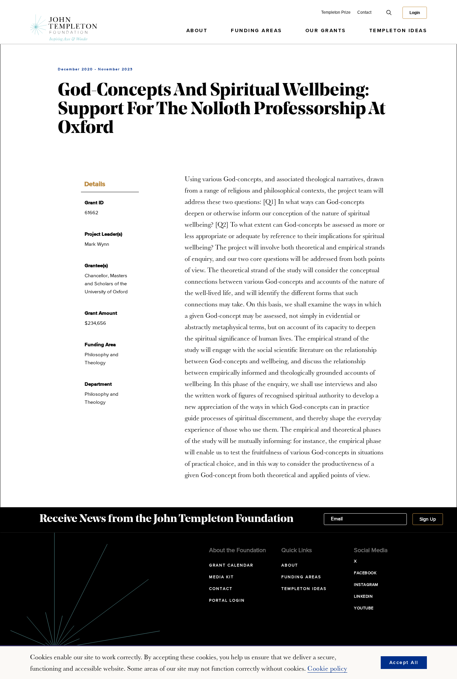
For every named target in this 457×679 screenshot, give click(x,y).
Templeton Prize (336, 12)
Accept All (404, 662)
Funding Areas (256, 30)
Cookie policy (327, 668)
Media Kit (221, 577)
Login (414, 12)
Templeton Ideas (398, 30)
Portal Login (227, 601)
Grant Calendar (231, 565)
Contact (364, 12)
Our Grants (325, 30)
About (197, 30)
